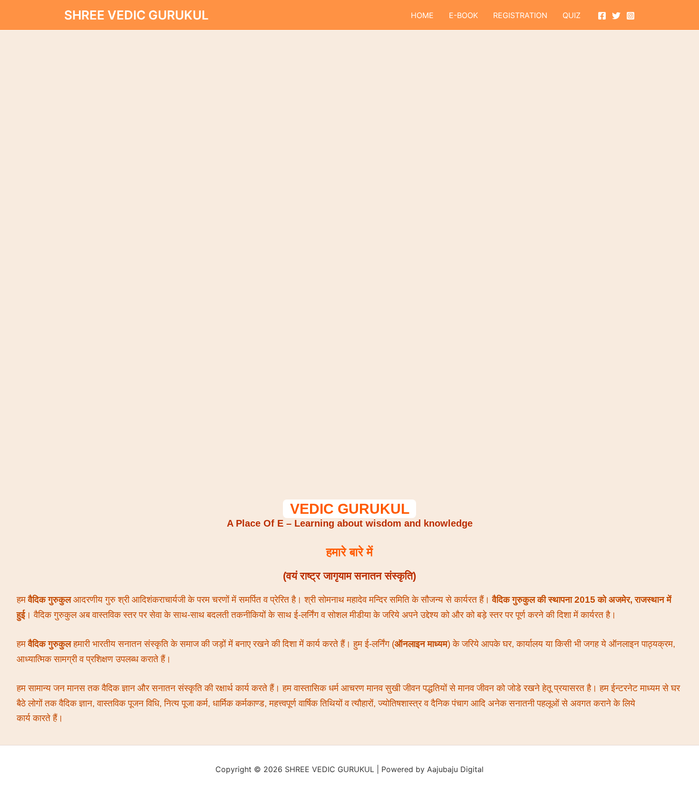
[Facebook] (602, 15)
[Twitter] (616, 15)
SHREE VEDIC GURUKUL (136, 15)
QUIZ (572, 15)
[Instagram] (630, 15)
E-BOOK (463, 15)
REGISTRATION (520, 15)
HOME (422, 15)
